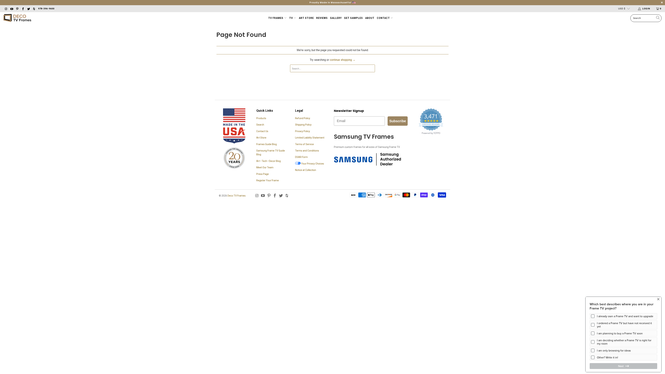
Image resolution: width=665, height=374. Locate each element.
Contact (384, 18)
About (369, 18)
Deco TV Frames (237, 195)
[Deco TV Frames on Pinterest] (17, 8)
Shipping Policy (303, 124)
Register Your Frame (267, 180)
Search (260, 124)
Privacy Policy (302, 131)
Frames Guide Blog (266, 144)
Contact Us (262, 131)
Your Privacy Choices (312, 163)
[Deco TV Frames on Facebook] (22, 8)
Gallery (336, 18)
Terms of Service (304, 144)
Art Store (306, 18)
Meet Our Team (264, 167)
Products (261, 118)
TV (291, 18)
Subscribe (397, 121)
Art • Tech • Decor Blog (268, 161)
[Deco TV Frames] (17, 18)
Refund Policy (302, 118)
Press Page (262, 174)
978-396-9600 (46, 8)
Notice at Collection (305, 170)
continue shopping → (342, 59)
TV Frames (275, 18)
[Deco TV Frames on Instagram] (5, 8)
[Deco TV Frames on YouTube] (11, 8)
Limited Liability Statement (309, 137)
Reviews (322, 18)
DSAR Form (301, 157)
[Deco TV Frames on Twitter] (28, 8)
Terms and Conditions (307, 150)
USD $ (621, 8)
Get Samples (353, 18)
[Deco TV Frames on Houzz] (34, 8)
